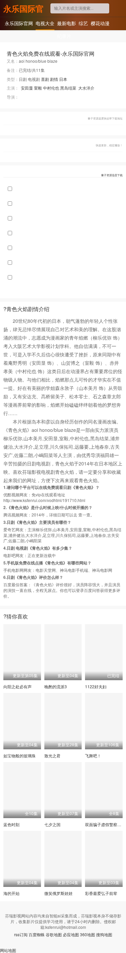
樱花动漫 (100, 23)
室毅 (38, 88)
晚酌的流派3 (55, 686)
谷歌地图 (54, 934)
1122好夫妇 (96, 686)
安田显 (27, 88)
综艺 (83, 23)
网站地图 (8, 950)
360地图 (87, 934)
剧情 (54, 79)
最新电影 (66, 23)
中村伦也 (51, 88)
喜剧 (45, 79)
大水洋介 (86, 88)
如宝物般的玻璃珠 (19, 755)
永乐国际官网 (23, 8)
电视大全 (45, 23)
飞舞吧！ (93, 755)
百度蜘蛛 (37, 934)
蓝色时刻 (11, 824)
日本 (63, 79)
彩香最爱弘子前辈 (101, 893)
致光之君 (52, 755)
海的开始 (11, 893)
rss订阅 (21, 934)
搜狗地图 (104, 934)
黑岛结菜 (68, 88)
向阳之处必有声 (17, 686)
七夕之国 (52, 824)
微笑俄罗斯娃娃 (58, 893)
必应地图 (71, 934)
